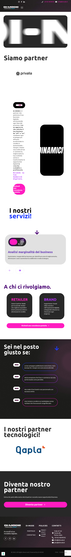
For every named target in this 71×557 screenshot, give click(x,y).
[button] (20, 270)
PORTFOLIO (31, 531)
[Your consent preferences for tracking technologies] (3, 554)
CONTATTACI (31, 535)
